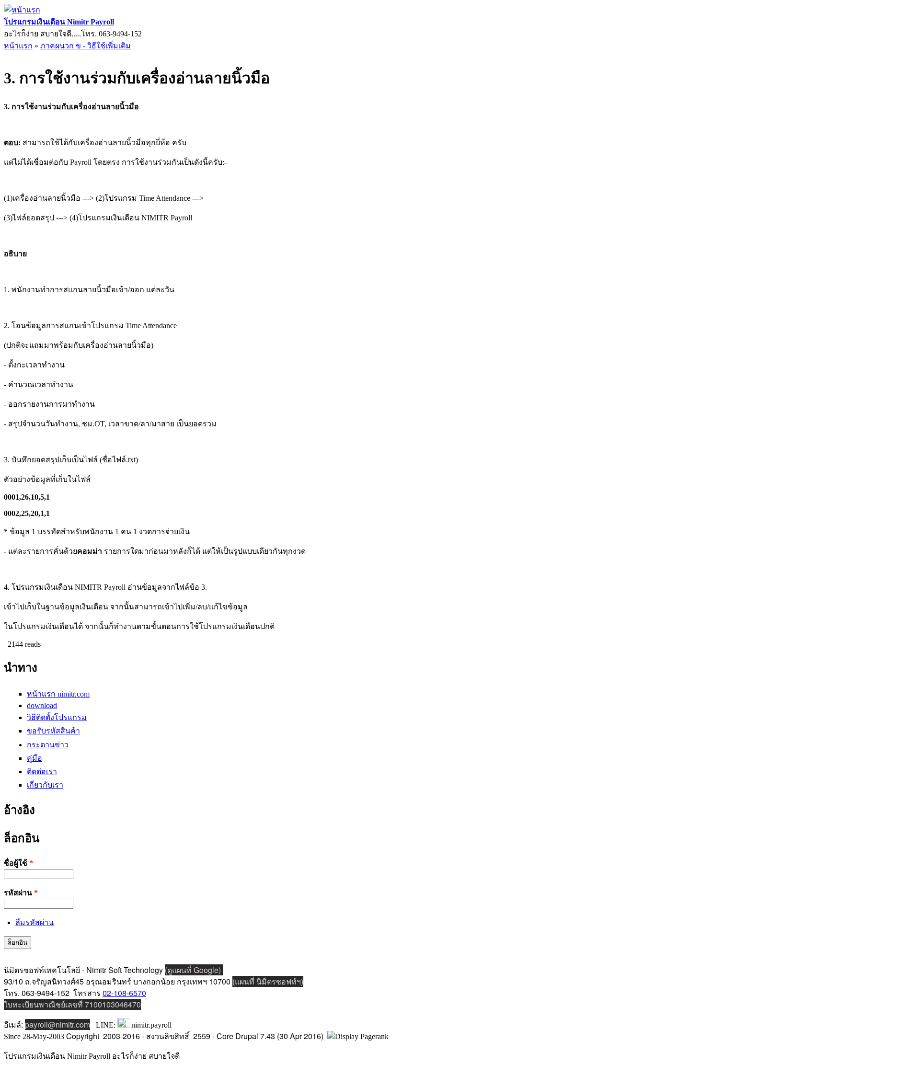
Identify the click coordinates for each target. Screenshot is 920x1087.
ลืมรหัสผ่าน (34, 922)
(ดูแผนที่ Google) (194, 969)
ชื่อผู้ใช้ (18, 863)
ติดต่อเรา (42, 771)
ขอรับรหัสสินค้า (53, 731)
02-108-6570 (124, 992)
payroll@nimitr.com (57, 1024)
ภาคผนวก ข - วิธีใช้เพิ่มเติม (85, 46)
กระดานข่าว (48, 745)
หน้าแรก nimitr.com (58, 694)
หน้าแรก (18, 46)
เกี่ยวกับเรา (45, 785)
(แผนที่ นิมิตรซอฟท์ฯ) (267, 981)
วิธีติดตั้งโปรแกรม (57, 717)
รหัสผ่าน (21, 893)
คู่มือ (34, 758)
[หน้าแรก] (22, 10)
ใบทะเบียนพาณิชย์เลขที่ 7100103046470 (72, 1004)
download (42, 705)
